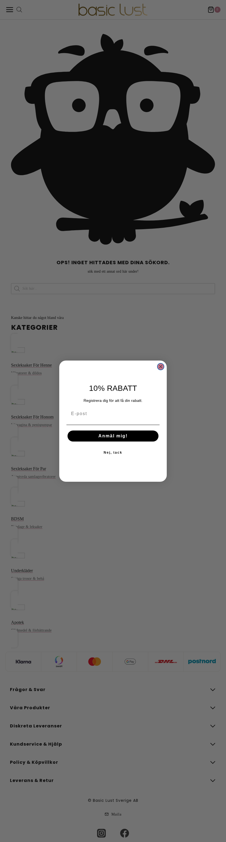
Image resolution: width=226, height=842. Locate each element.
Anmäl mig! (113, 436)
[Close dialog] (160, 366)
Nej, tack (113, 452)
